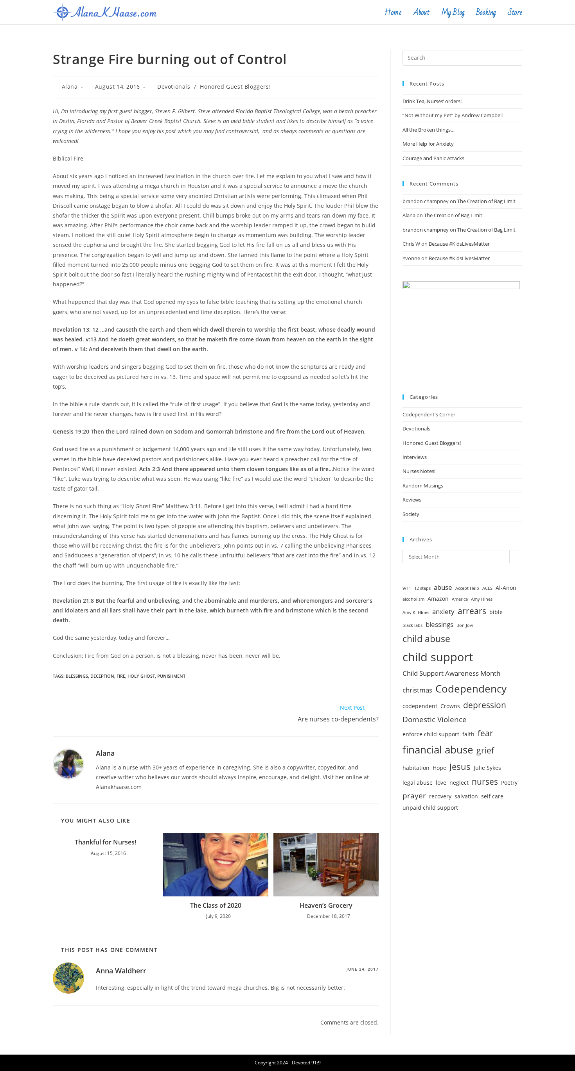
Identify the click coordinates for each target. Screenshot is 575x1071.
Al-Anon (506, 587)
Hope (439, 767)
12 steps (422, 588)
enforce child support (430, 734)
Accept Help (467, 588)
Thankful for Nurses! (105, 842)
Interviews (414, 457)
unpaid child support (430, 807)
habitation (415, 767)
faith (468, 734)
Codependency (471, 689)
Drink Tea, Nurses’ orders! (432, 101)
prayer (414, 796)
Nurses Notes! (418, 471)
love (441, 782)
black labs (412, 625)
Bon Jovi (464, 625)
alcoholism (413, 599)
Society (410, 514)
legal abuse (417, 782)
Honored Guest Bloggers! (235, 86)
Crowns (450, 706)
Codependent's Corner (428, 414)
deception (102, 676)
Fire (121, 676)
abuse (443, 587)
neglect (459, 782)
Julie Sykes (487, 767)
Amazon (438, 598)
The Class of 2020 (215, 905)
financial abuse (437, 749)
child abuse (426, 638)
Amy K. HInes (415, 612)
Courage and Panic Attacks (433, 158)
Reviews (411, 499)
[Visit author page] (68, 763)
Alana (70, 86)
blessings (77, 676)
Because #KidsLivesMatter (459, 243)
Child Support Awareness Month (451, 673)
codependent (419, 706)
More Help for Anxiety (428, 143)
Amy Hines (481, 599)
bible (496, 612)
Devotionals (173, 86)
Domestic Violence (434, 719)
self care (492, 796)
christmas (417, 689)
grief (485, 750)
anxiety (443, 611)
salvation (466, 796)
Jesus (460, 766)
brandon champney (425, 229)
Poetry (509, 782)
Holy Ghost (141, 676)
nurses (485, 781)
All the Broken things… (428, 129)
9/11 (406, 588)
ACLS (487, 588)
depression (484, 705)
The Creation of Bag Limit (486, 201)
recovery (440, 796)
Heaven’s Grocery (326, 905)
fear (485, 733)
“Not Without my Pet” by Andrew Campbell (452, 115)
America (460, 599)
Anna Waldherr (121, 970)
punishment (171, 676)
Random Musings (422, 485)
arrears (472, 610)
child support (437, 657)
